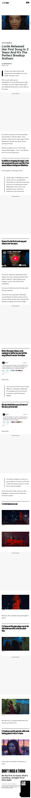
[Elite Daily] (5, 3)
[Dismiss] (28, 782)
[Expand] (22, 782)
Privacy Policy (10, 787)
